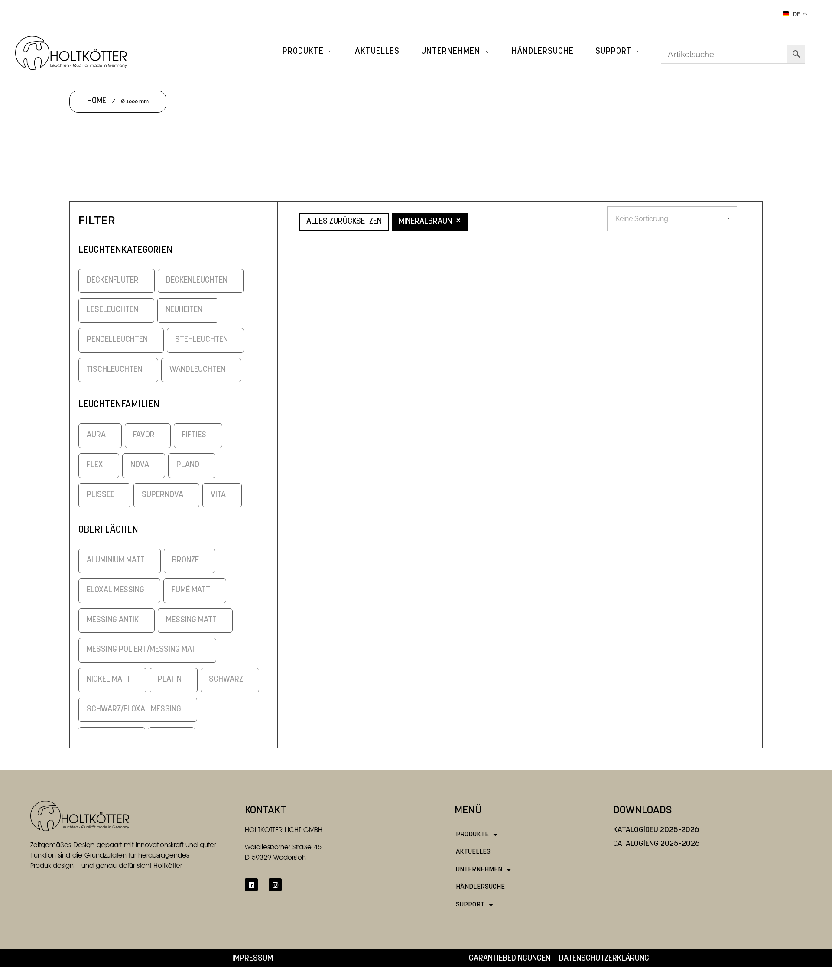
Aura (96, 435)
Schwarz (226, 680)
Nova (139, 465)
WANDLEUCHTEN (197, 370)
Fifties (194, 435)
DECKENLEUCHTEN (197, 280)
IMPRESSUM (252, 959)
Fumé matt (191, 590)
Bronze (185, 560)
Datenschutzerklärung (604, 959)
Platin (170, 680)
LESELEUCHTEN (112, 310)
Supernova (162, 495)
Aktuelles (473, 851)
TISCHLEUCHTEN (114, 370)
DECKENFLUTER (113, 280)
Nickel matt (108, 680)
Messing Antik (113, 620)
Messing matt (191, 620)
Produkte (472, 834)
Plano (187, 465)
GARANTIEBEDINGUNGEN (509, 959)
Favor (144, 435)
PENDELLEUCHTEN (117, 340)
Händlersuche (480, 887)
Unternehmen (479, 869)
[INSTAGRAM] (275, 884)
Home (96, 101)
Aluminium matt (116, 560)
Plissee (100, 495)
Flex (95, 465)
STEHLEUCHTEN (201, 340)
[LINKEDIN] (251, 884)
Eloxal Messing (115, 590)
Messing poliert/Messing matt (143, 650)
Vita (218, 495)
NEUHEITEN (184, 310)
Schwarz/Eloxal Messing (134, 709)
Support (470, 904)
